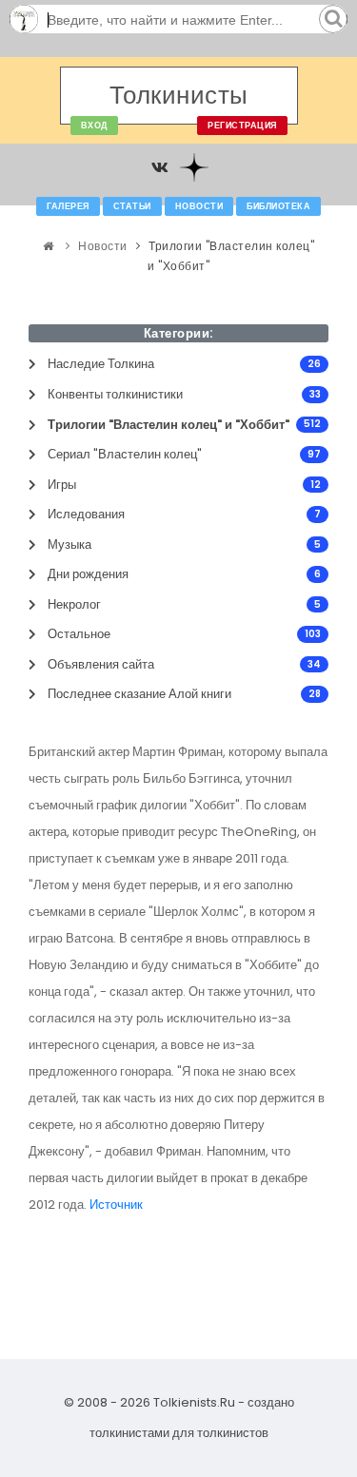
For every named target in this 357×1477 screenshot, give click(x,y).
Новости (199, 206)
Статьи (132, 206)
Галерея (68, 206)
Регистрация (242, 125)
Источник (116, 1204)
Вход (94, 125)
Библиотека (278, 206)
